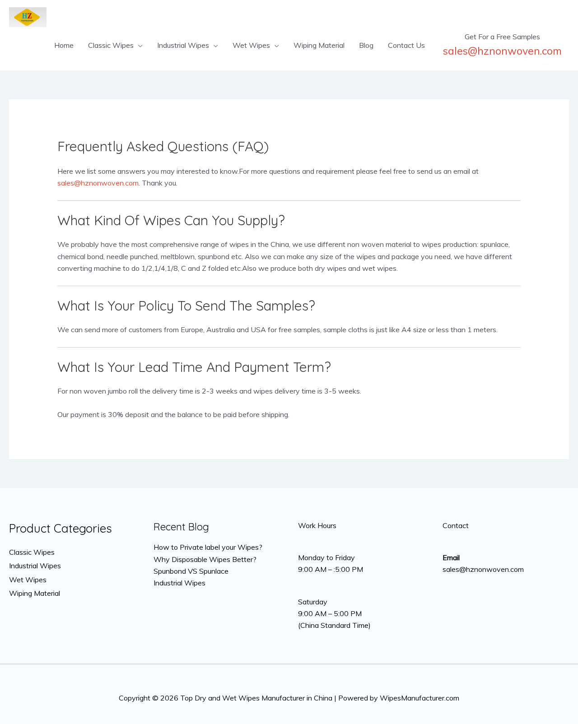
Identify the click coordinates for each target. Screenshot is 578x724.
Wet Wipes (251, 45)
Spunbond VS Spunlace (191, 570)
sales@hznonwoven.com (98, 182)
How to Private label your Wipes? (208, 547)
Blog (366, 45)
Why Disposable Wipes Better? (205, 559)
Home (64, 45)
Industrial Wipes (183, 45)
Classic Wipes (111, 45)
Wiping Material (319, 45)
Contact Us (406, 45)
